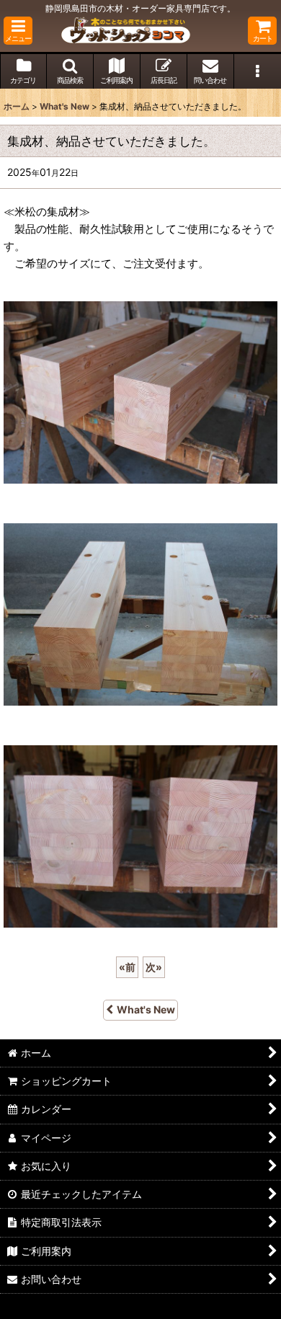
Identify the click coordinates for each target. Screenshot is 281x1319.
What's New (146, 1009)
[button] (18, 31)
